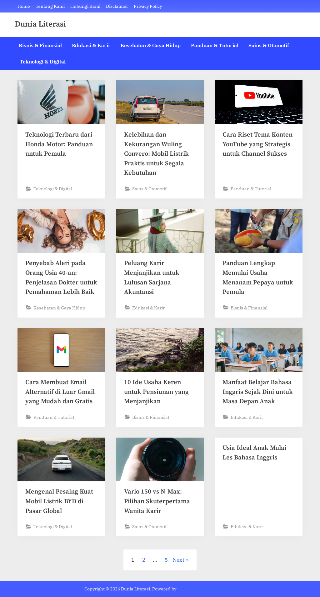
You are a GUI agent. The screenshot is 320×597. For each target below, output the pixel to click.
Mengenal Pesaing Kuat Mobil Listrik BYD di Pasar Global (59, 501)
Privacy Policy (148, 6)
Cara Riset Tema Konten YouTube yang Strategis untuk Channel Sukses (257, 144)
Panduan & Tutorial (214, 45)
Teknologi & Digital (43, 61)
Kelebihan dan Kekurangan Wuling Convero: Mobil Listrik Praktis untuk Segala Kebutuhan (156, 154)
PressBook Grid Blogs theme (206, 589)
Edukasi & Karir (91, 45)
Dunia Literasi (40, 24)
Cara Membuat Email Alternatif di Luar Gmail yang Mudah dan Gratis (60, 391)
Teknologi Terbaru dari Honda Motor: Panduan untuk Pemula (59, 144)
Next (178, 559)
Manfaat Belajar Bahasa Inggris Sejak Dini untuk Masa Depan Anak (257, 391)
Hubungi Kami (85, 6)
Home (24, 6)
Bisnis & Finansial (40, 45)
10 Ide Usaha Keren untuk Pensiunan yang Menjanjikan (156, 391)
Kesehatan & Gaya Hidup (151, 45)
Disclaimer (117, 6)
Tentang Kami (50, 6)
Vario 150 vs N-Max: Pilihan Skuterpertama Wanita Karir (157, 501)
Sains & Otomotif (268, 45)
